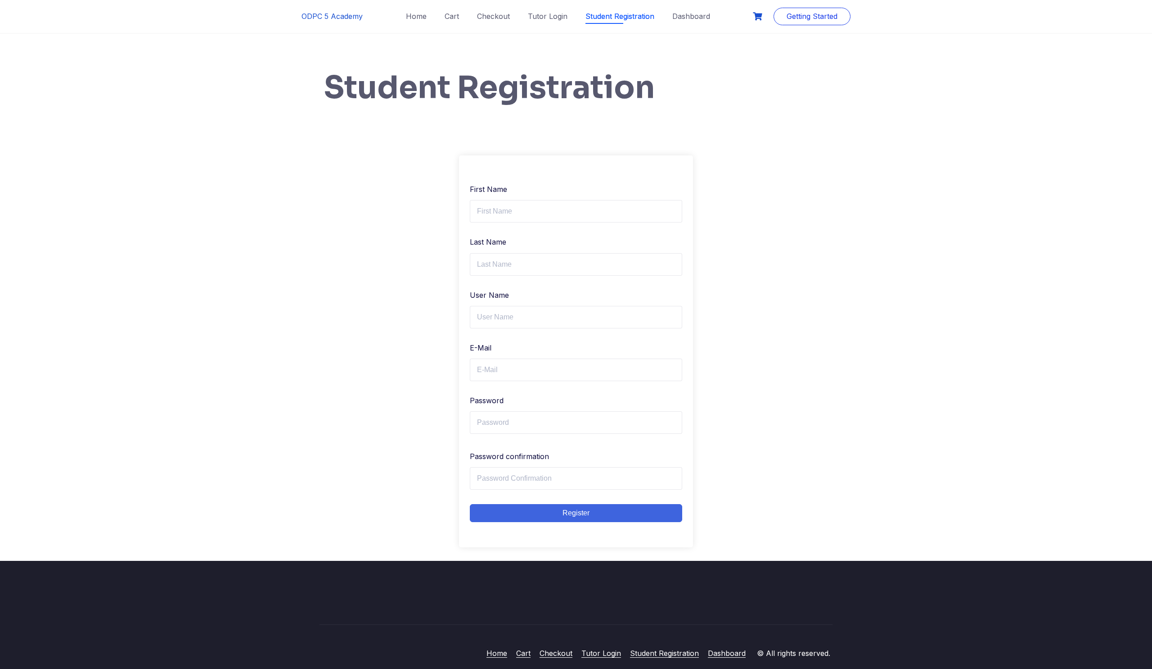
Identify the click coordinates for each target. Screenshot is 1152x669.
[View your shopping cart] (759, 16)
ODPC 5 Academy (332, 16)
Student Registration (619, 16)
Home (416, 16)
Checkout (493, 16)
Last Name (488, 241)
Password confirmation (509, 456)
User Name (489, 295)
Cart (452, 16)
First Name (488, 189)
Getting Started (812, 16)
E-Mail (480, 347)
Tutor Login (547, 16)
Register (576, 513)
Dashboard (691, 16)
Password (487, 400)
